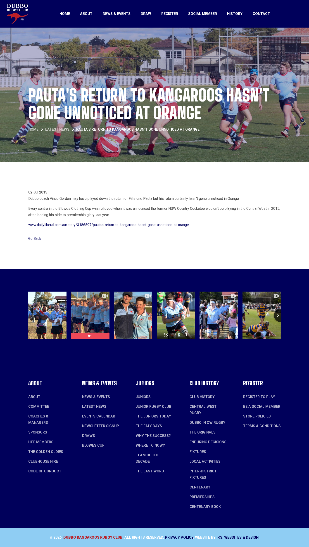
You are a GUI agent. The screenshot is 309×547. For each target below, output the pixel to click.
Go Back (34, 238)
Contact (261, 14)
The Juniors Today (153, 416)
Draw (146, 14)
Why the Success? (153, 436)
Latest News (57, 129)
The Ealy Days (149, 426)
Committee (38, 406)
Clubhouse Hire (43, 461)
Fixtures (198, 452)
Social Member (202, 14)
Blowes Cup (93, 445)
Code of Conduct (44, 471)
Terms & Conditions (262, 426)
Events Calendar (98, 416)
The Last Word (150, 471)
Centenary (200, 487)
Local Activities (205, 461)
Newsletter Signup (100, 426)
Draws (88, 436)
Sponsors (37, 432)
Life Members (40, 442)
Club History (202, 397)
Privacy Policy (179, 537)
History (234, 14)
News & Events (117, 14)
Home (64, 14)
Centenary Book (205, 507)
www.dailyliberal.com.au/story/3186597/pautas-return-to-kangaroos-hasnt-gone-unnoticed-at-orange (108, 225)
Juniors (143, 397)
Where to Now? (150, 445)
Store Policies (257, 416)
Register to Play (259, 397)
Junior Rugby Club (153, 406)
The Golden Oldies (45, 452)
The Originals (203, 432)
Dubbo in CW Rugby (207, 422)
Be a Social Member (261, 406)
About (86, 14)
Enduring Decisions (208, 442)
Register (169, 14)
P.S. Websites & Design (238, 537)
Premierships (202, 497)
